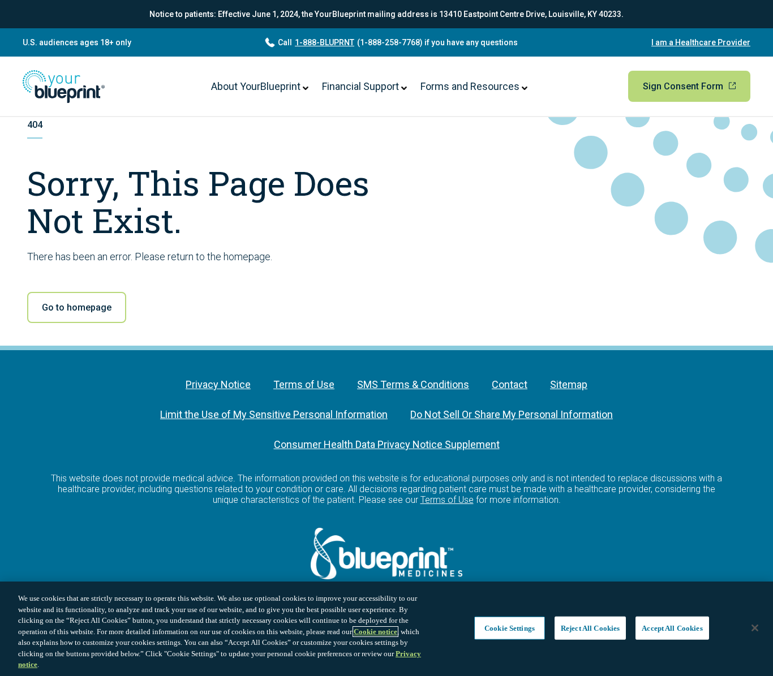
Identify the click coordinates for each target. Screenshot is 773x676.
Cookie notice (375, 631)
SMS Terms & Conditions (413, 384)
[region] (386, 629)
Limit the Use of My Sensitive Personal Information (274, 414)
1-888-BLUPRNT (324, 42)
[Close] (754, 627)
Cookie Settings (509, 627)
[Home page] (64, 86)
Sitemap (568, 384)
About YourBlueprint (257, 86)
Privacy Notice (218, 384)
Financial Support (361, 86)
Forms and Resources (471, 86)
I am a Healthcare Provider (700, 42)
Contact (509, 384)
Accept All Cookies (672, 627)
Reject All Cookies (590, 627)
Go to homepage (76, 307)
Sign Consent (684, 86)
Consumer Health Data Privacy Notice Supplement (387, 444)
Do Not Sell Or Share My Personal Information (511, 414)
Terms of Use (303, 384)
